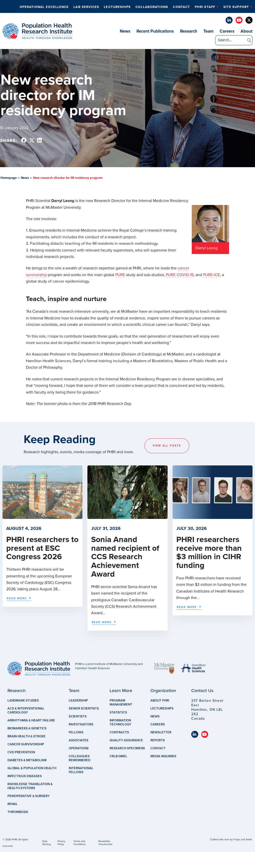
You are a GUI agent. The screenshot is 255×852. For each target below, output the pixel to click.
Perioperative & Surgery (28, 796)
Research (188, 31)
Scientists (78, 716)
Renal (12, 804)
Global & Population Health (31, 768)
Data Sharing (46, 843)
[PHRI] (37, 36)
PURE (120, 274)
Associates (78, 740)
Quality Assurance (126, 740)
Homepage (8, 178)
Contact (181, 7)
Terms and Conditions (79, 843)
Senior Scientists (84, 708)
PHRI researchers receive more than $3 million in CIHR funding (209, 552)
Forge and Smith (242, 839)
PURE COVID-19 (179, 274)
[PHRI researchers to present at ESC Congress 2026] (42, 516)
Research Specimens (127, 748)
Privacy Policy (61, 843)
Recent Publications (155, 31)
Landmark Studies (23, 700)
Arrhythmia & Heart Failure (31, 720)
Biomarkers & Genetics (27, 728)
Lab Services (86, 7)
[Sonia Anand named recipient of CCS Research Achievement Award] (127, 516)
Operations (79, 748)
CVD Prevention (21, 752)
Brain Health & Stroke (26, 736)
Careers (227, 31)
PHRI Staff (205, 7)
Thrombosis (17, 812)
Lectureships (117, 7)
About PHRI (159, 700)
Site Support (236, 7)
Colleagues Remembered (79, 758)
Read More (17, 598)
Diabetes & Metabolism (27, 760)
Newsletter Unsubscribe (105, 843)
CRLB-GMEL (118, 756)
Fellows (76, 732)
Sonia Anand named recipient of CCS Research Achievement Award (125, 557)
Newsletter (160, 732)
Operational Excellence (44, 7)
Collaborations (151, 7)
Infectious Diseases (24, 776)
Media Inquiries (163, 756)
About (247, 31)
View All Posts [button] (167, 445)
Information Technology (120, 722)
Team (208, 31)
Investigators (81, 724)
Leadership (78, 700)
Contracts (119, 732)
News (125, 31)
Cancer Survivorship (25, 744)
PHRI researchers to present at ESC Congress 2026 (42, 548)
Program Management (121, 702)
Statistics (118, 712)
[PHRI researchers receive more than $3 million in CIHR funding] (213, 516)
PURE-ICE (211, 274)
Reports (157, 740)
